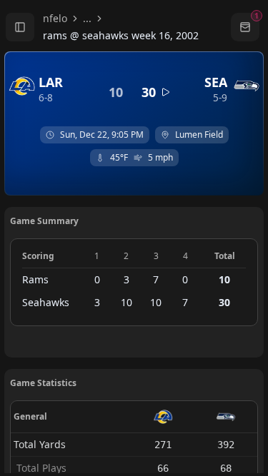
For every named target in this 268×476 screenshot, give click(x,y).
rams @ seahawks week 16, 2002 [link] (121, 35)
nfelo (55, 18)
